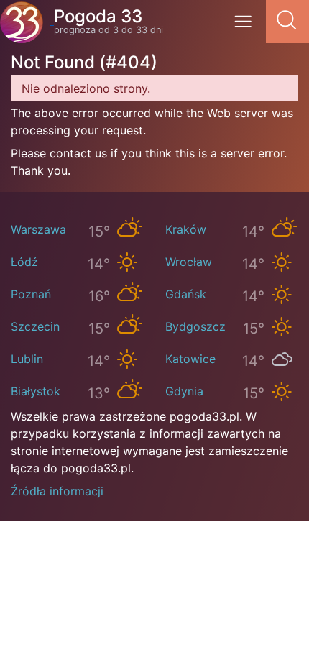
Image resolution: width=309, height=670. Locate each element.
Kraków (185, 229)
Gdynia (184, 391)
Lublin (27, 359)
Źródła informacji (57, 491)
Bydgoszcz (195, 326)
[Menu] (247, 26)
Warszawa (38, 229)
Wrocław (188, 261)
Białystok (35, 391)
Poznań (31, 294)
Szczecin (35, 326)
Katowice (190, 359)
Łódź (24, 261)
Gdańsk (185, 294)
